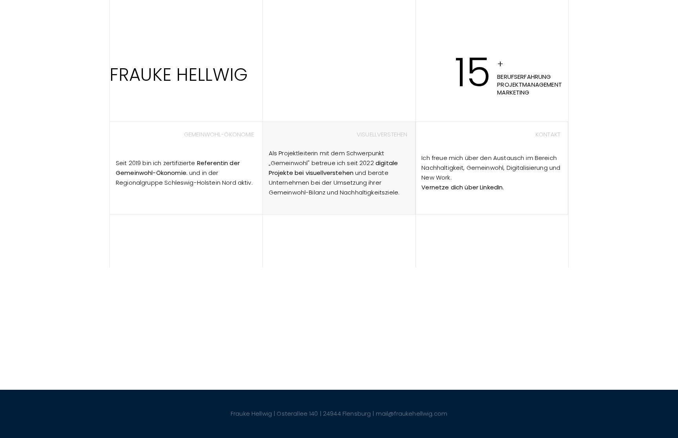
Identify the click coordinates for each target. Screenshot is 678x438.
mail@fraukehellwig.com (411, 413)
